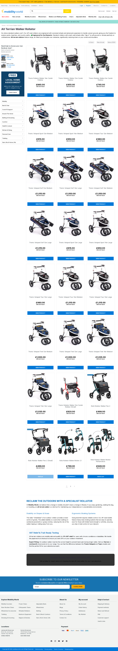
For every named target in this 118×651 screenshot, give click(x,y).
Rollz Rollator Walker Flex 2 (100, 406)
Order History (83, 607)
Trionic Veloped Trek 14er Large (40, 406)
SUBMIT (67, 11)
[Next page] (74, 486)
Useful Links (101, 621)
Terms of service (58, 649)
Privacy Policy (64, 611)
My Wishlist (82, 614)
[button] (4, 6)
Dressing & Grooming (7, 618)
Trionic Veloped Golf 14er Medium (101, 188)
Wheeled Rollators (24, 611)
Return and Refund (103, 611)
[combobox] (50, 11)
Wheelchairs (42, 16)
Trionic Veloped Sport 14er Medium (70, 133)
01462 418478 (5, 635)
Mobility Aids (92, 16)
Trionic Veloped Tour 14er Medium (70, 297)
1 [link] (66, 486)
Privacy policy (48, 649)
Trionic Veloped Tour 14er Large (100, 297)
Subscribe (78, 586)
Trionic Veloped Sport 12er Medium (40, 133)
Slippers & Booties (24, 618)
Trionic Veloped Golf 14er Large (70, 188)
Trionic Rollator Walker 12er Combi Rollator (70, 79)
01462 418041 (10, 57)
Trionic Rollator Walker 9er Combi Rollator (101, 79)
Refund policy (39, 649)
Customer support (103, 618)
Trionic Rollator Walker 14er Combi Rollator (40, 79)
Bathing (38, 611)
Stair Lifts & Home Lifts (106, 17)
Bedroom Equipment (25, 614)
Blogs (61, 607)
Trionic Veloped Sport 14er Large (100, 242)
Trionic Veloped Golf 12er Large (40, 242)
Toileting (3, 614)
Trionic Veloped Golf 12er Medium (40, 188)
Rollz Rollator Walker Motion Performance (101, 460)
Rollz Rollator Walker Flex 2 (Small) (40, 460)
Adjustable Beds (81, 16)
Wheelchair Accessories (8, 611)
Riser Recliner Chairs (7, 607)
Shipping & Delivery (103, 604)
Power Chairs (23, 604)
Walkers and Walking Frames (58, 16)
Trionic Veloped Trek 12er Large (70, 351)
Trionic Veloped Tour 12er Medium (101, 133)
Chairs (71, 16)
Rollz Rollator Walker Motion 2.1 (71, 460)
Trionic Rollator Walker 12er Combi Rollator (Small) (70, 406)
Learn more (13, 92)
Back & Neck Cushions (43, 614)
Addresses (82, 611)
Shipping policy (69, 649)
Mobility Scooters (30, 16)
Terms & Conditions (66, 614)
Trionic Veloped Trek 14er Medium (101, 351)
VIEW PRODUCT (40, 95)
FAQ (99, 614)
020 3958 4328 (10, 65)
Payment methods (103, 607)
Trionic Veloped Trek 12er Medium (40, 351)
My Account (82, 604)
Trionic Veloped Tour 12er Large (40, 297)
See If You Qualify (94, 1)
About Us (62, 604)
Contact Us (63, 618)
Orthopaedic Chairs (24, 607)
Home (3, 25)
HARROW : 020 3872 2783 (71, 21)
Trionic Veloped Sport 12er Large (70, 242)
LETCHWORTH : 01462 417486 (54, 21)
